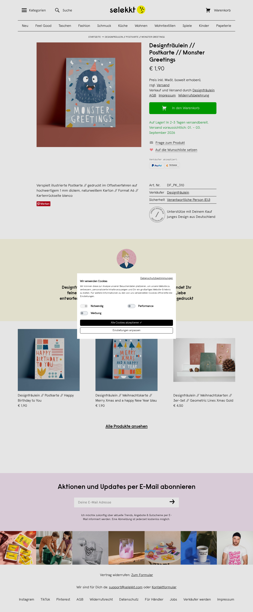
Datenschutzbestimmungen (156, 278)
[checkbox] (84, 306)
